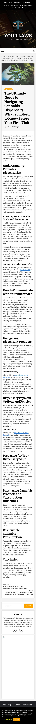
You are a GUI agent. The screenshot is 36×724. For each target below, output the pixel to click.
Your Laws (18, 36)
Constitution (17, 1)
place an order (25, 270)
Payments (9, 89)
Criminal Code (27, 1)
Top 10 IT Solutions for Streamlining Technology (15, 586)
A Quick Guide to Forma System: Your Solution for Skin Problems (18, 592)
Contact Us (14, 4)
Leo (8, 126)
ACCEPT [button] (17, 719)
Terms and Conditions (26, 4)
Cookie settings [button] (7, 720)
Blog (10, 1)
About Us (6, 4)
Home (5, 1)
